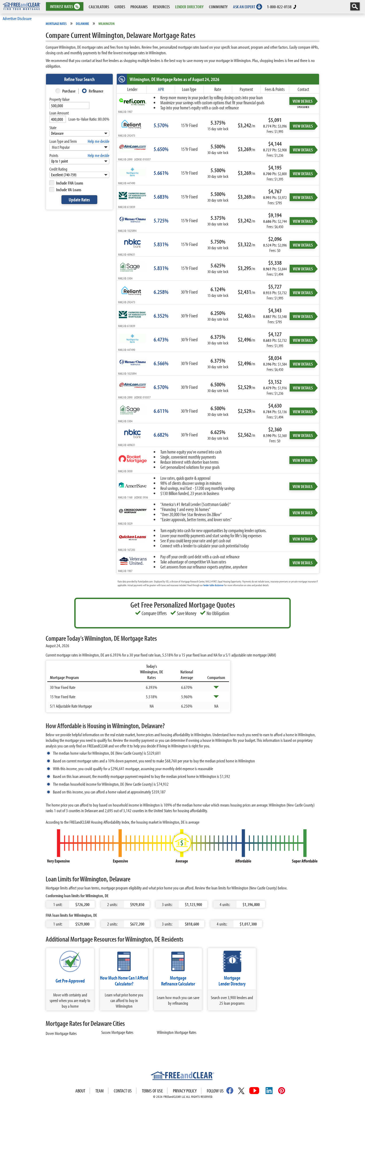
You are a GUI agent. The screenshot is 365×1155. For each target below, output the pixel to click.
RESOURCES (161, 6)
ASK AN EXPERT (244, 6)
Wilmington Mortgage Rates (176, 1032)
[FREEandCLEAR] (182, 1076)
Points (53, 155)
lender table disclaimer (213, 585)
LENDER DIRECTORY (189, 6)
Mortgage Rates (56, 23)
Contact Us (123, 1091)
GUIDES (119, 6)
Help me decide (98, 141)
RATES (64, 6)
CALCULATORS (99, 6)
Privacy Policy (185, 1091)
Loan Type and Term (63, 141)
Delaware (82, 23)
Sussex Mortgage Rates (117, 1032)
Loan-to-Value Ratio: (88, 119)
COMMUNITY (218, 6)
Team (99, 1091)
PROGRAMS (138, 6)
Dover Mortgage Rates (61, 1033)
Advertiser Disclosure (17, 18)
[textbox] (69, 105)
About (80, 1091)
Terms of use (152, 1091)
